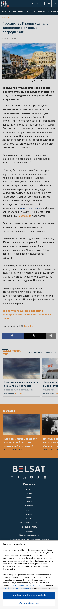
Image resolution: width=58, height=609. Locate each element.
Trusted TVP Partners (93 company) (17, 588)
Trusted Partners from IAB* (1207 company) (28, 585)
